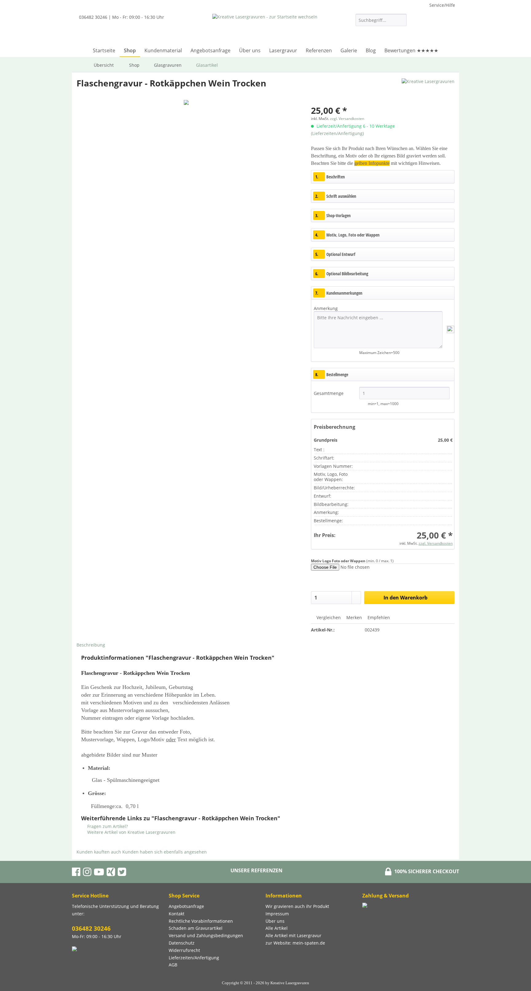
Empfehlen (378, 617)
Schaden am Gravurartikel (195, 928)
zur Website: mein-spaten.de (295, 943)
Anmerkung (326, 308)
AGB (173, 965)
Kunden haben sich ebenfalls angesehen (164, 852)
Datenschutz (182, 943)
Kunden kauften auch (99, 852)
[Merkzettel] (414, 29)
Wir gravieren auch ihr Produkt (297, 906)
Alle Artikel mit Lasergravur (293, 935)
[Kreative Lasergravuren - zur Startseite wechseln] (264, 28)
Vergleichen (328, 617)
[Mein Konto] (429, 29)
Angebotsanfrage (186, 906)
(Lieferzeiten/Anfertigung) (337, 133)
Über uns (275, 921)
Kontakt (176, 914)
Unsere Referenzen (256, 870)
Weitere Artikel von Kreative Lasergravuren (130, 832)
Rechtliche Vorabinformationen (201, 921)
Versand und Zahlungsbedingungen (206, 935)
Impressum (277, 914)
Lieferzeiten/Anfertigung (194, 958)
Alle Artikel (277, 928)
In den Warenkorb (405, 597)
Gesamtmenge (329, 393)
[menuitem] (381, 23)
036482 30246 (91, 929)
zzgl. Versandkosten (347, 118)
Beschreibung (91, 645)
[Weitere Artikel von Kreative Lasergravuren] (428, 89)
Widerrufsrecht (184, 950)
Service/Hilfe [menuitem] (442, 5)
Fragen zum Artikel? (107, 826)
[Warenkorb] (448, 29)
